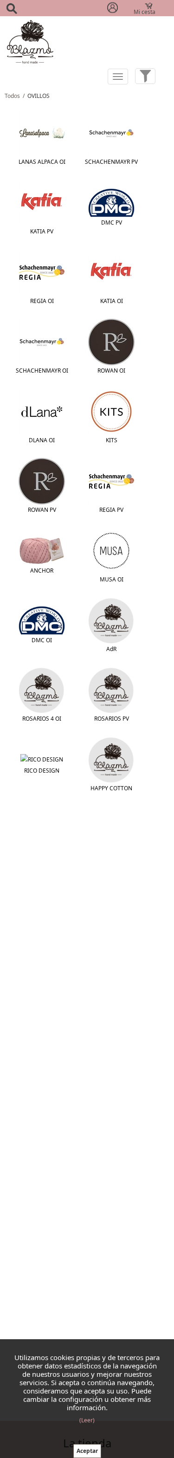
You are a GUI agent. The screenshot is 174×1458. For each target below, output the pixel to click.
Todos (12, 96)
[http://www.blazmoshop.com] (30, 41)
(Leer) (87, 1420)
